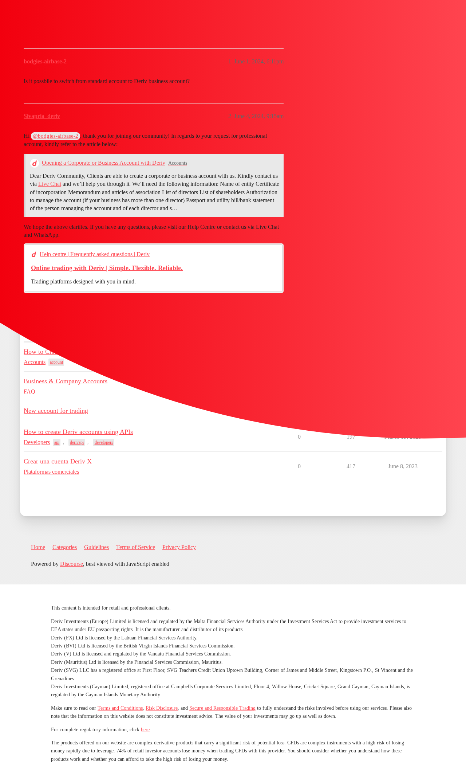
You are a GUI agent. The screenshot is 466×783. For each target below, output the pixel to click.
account (56, 362)
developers (104, 442)
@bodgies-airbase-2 (55, 136)
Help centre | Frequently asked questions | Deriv (95, 254)
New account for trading (56, 410)
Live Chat (49, 184)
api (56, 442)
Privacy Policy (179, 547)
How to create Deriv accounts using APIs (78, 431)
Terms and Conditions (120, 708)
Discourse (71, 564)
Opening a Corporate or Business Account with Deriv (103, 163)
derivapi (77, 442)
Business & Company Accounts (65, 381)
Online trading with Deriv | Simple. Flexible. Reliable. (107, 267)
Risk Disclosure (162, 708)
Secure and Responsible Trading (222, 708)
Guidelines (96, 547)
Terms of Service (135, 547)
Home (38, 547)
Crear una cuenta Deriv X (58, 461)
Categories (64, 547)
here (145, 729)
